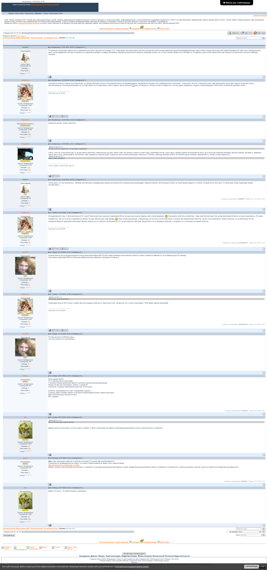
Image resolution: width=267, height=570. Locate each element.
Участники (135, 28)
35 (85, 179)
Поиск (45, 13)
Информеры (29, 13)
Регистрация (53, 13)
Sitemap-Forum (41, 4)
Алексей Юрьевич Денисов (28, 23)
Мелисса (23, 36)
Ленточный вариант (107, 28)
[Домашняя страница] (64, 116)
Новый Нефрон (105, 561)
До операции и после (51, 38)
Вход (61, 13)
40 (82, 376)
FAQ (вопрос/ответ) (157, 559)
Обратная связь (135, 561)
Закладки (256, 15)
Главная (11, 13)
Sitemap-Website (53, 4)
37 (82, 252)
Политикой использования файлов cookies (132, 566)
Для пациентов (129, 559)
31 (85, 47)
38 (82, 294)
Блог (176, 559)
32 (85, 80)
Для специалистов (142, 559)
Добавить (263, 15)
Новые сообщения (121, 28)
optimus (25, 376)
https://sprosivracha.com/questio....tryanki (63, 465)
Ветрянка (62, 38)
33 (85, 120)
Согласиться (252, 566)
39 (82, 334)
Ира (25, 417)
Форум (167, 559)
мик (19, 36)
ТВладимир (25, 144)
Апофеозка (25, 80)
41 (82, 417)
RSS (33, 4)
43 (82, 488)
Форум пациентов (37, 38)
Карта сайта (19, 13)
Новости (120, 559)
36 (82, 212)
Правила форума (150, 28)
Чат (172, 559)
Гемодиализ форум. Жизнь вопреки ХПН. (16, 38)
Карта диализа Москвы (121, 561)
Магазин (134, 562)
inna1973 (25, 252)
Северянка (25, 120)
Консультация (147, 561)
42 (82, 458)
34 (85, 144)
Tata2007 (25, 47)
